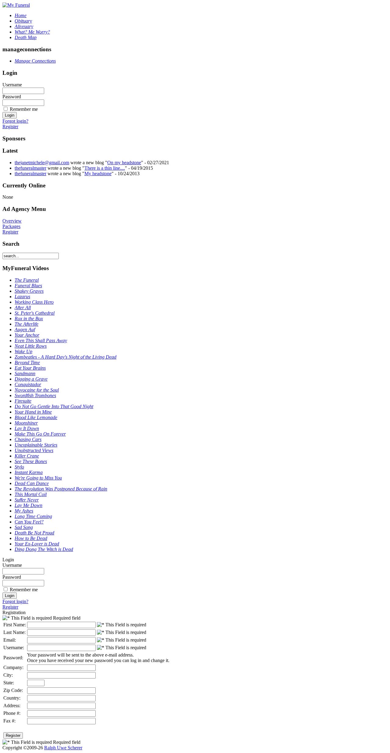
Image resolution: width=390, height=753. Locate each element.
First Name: (14, 624)
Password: (13, 657)
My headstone (98, 173)
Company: (13, 667)
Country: (11, 698)
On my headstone (124, 162)
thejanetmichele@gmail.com (42, 162)
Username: (13, 647)
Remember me (24, 109)
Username (12, 84)
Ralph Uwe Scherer (63, 747)
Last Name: (14, 632)
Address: (11, 705)
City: (8, 675)
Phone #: (11, 713)
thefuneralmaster (30, 168)
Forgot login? (15, 121)
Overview (12, 220)
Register (10, 126)
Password (11, 96)
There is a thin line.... (104, 168)
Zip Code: (13, 690)
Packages (11, 226)
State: (8, 682)
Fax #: (9, 720)
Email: (9, 640)
